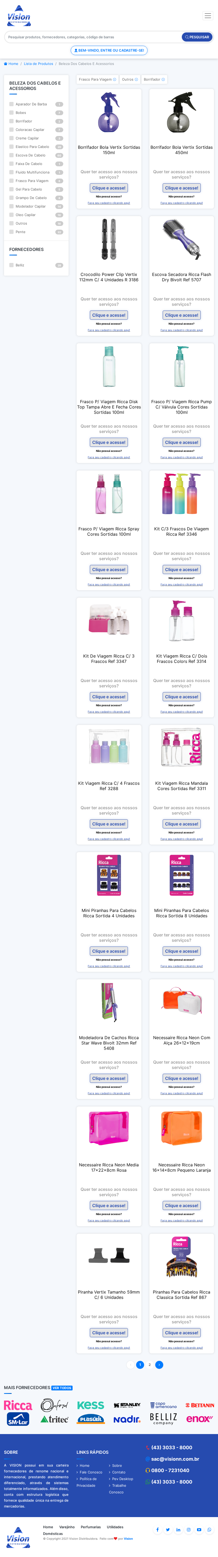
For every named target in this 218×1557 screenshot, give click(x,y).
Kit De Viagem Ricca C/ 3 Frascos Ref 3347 (109, 658)
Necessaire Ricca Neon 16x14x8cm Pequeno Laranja (181, 1167)
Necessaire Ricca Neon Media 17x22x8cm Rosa (109, 1167)
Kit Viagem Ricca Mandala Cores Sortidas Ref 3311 (181, 785)
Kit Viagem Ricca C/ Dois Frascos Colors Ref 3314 (181, 658)
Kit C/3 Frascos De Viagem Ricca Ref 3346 (181, 531)
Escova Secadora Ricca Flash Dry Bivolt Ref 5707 (181, 277)
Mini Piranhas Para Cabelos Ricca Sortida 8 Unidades (181, 913)
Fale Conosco (91, 1472)
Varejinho (67, 1527)
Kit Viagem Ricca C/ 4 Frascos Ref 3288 (109, 785)
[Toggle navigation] (208, 15)
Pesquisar (199, 37)
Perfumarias (91, 1527)
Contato (118, 1472)
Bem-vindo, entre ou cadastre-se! (111, 50)
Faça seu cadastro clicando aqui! (109, 202)
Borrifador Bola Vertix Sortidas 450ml (181, 149)
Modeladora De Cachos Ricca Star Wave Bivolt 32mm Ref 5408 (109, 1043)
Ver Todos (62, 1388)
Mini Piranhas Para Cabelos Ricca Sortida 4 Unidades (109, 913)
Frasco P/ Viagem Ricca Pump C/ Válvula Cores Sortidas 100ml (181, 407)
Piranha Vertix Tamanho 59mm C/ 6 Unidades (109, 1294)
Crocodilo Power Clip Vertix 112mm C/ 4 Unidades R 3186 (109, 277)
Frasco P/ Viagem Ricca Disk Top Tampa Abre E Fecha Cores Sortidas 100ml (109, 407)
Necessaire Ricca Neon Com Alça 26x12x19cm (181, 1040)
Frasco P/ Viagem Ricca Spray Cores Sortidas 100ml (108, 531)
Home (12, 63)
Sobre (117, 1465)
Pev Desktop (122, 1479)
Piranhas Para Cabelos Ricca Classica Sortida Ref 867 (181, 1294)
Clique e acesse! (108, 188)
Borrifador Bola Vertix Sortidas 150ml (109, 149)
